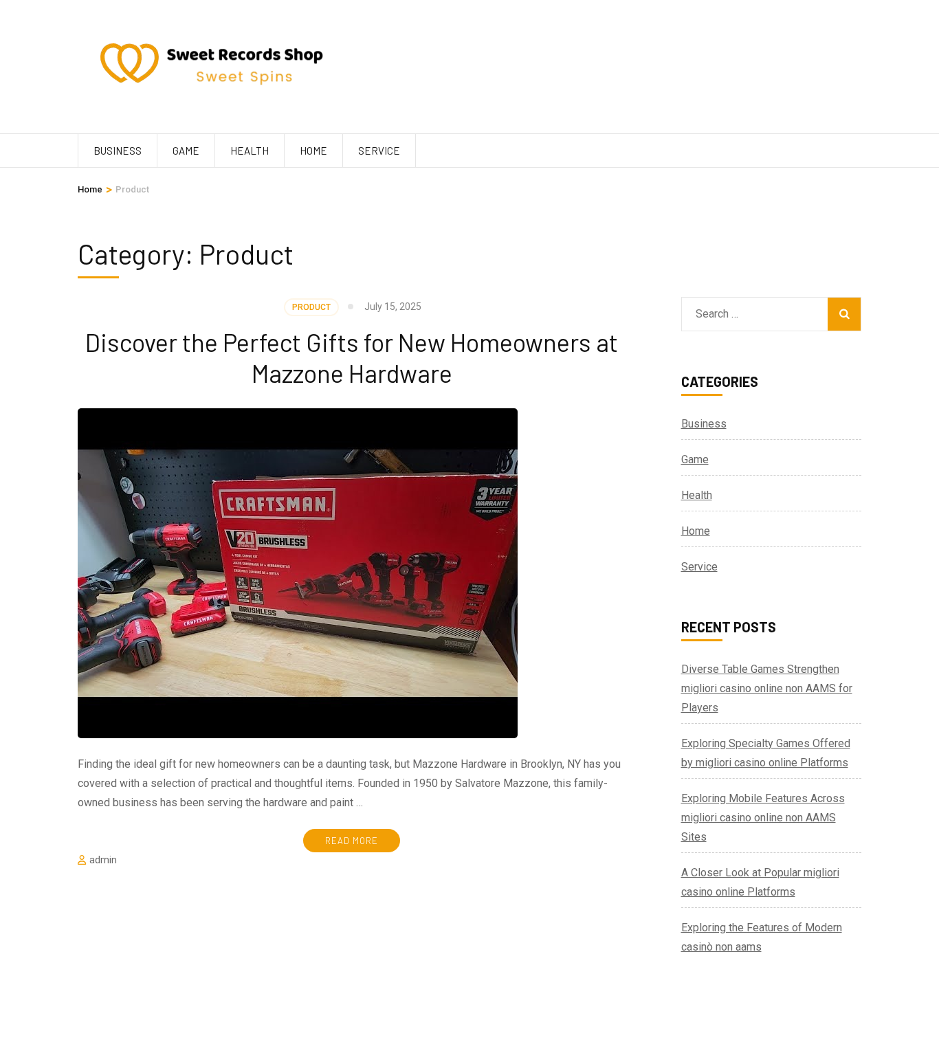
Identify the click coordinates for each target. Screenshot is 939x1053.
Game (186, 150)
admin (103, 859)
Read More (351, 840)
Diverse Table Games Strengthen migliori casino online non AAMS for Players (766, 688)
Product (311, 307)
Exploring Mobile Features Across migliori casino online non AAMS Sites (763, 817)
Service (379, 150)
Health (249, 150)
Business (117, 150)
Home (313, 150)
